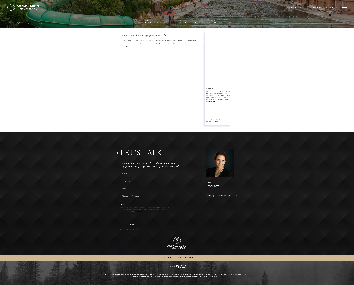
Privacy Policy (212, 101)
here (148, 44)
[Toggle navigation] (344, 7)
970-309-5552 (299, 7)
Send (218, 113)
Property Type (186, 22)
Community (216, 22)
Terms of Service (213, 121)
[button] (57, 23)
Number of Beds (153, 22)
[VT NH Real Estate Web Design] (177, 267)
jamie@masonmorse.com (324, 7)
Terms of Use (167, 257)
